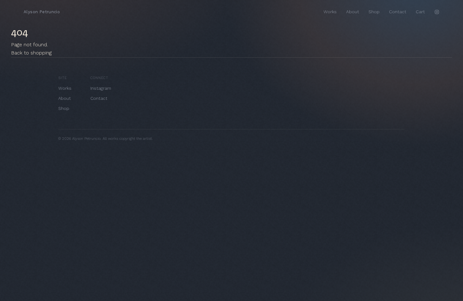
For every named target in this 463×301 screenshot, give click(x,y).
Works (330, 11)
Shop (374, 11)
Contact (397, 11)
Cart (420, 11)
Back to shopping (31, 53)
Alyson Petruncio (42, 11)
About (352, 11)
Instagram (100, 88)
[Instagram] (436, 11)
